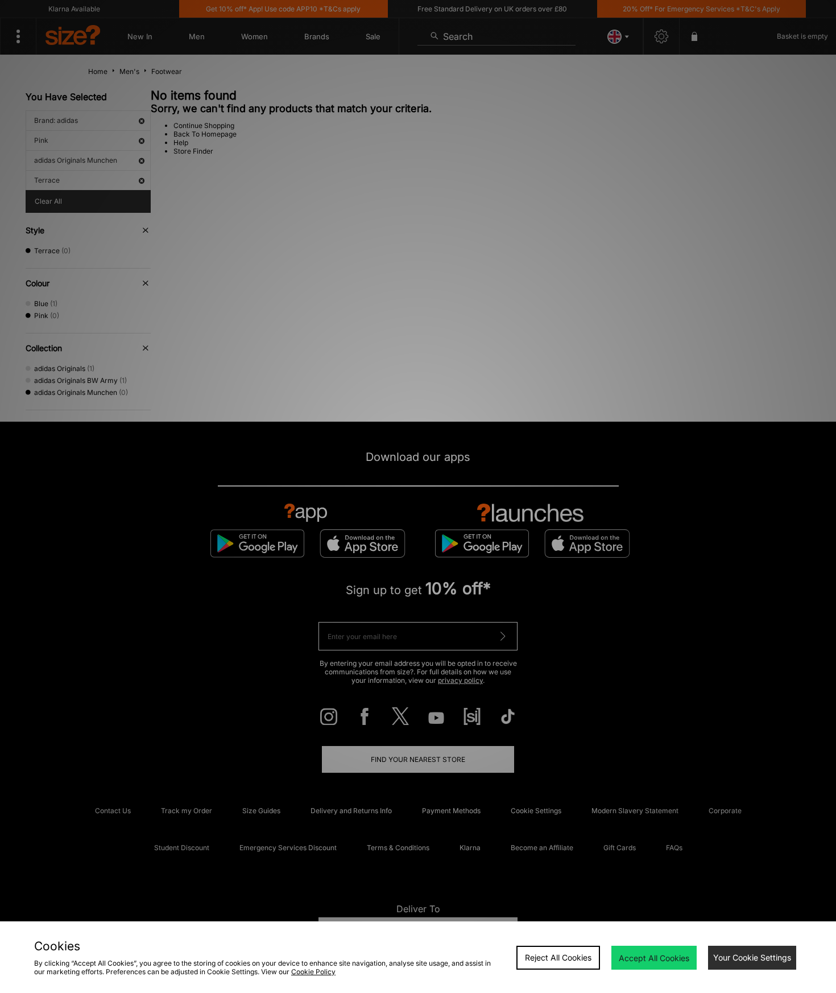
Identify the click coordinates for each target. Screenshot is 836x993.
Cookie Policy (313, 971)
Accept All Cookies (654, 958)
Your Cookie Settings (752, 957)
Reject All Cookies (558, 957)
